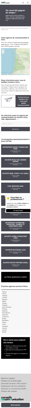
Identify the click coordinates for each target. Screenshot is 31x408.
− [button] (3, 52)
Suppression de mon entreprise (13, 386)
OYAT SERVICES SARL (15, 186)
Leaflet (8, 74)
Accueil (2, 28)
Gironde (3, 29)
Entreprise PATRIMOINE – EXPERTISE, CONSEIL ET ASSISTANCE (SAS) (15, 224)
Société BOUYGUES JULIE (15, 250)
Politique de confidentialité (11, 381)
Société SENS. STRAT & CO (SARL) (15, 173)
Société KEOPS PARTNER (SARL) (15, 262)
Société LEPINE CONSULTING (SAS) (15, 237)
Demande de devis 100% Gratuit (13, 383)
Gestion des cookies (9, 391)
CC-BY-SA (27, 74)
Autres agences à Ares (15, 277)
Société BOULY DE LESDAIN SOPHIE (15, 161)
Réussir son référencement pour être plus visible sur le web (16, 347)
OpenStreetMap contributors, (20, 74)
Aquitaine (25, 28)
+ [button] (3, 50)
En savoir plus (18, 210)
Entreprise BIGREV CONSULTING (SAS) (15, 148)
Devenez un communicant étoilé (13, 388)
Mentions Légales (8, 378)
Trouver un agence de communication (14, 28)
